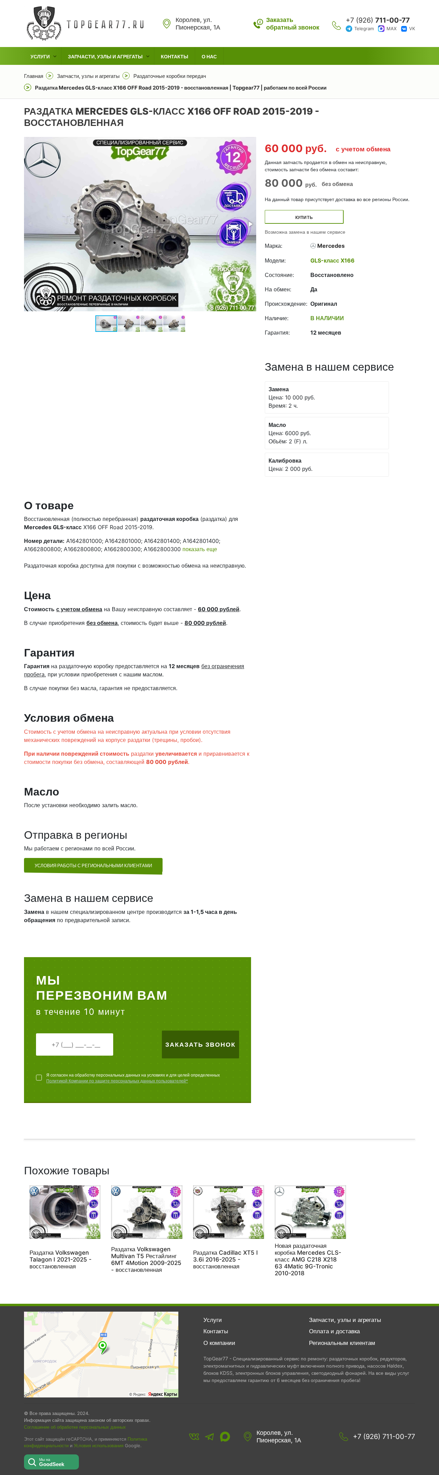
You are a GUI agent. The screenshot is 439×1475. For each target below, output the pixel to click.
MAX (391, 28)
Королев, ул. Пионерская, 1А (279, 1436)
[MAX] (225, 1436)
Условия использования (98, 1445)
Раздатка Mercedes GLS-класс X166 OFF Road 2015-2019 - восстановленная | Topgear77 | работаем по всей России (181, 87)
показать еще (199, 549)
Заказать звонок (200, 1044)
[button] (250, 224)
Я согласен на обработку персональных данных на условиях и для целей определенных (133, 1077)
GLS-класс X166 (332, 260)
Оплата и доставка (334, 1331)
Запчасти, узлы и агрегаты (105, 56)
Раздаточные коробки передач (169, 76)
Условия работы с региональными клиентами (93, 865)
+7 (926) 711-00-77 (384, 1436)
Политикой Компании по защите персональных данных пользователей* (117, 1080)
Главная (33, 76)
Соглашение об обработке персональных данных (75, 1427)
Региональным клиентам (342, 1342)
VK (412, 28)
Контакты (174, 56)
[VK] (194, 1436)
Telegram (364, 28)
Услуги (40, 56)
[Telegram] (209, 1436)
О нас (209, 56)
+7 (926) (378, 20)
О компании (219, 1342)
